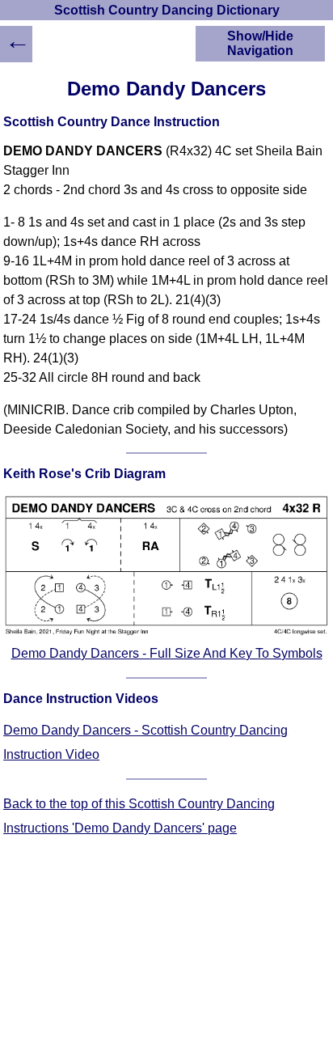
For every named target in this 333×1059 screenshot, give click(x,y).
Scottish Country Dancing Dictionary (167, 10)
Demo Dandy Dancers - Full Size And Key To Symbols (166, 653)
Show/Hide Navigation (260, 43)
